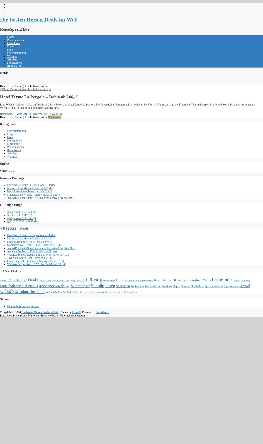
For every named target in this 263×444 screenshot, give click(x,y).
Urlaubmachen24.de (29, 291)
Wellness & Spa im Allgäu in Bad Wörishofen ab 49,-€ (38, 254)
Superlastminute (232, 286)
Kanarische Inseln (144, 280)
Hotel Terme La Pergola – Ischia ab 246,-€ (39, 97)
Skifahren (139, 286)
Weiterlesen (54, 117)
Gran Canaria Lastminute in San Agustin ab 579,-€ (35, 261)
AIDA (3, 280)
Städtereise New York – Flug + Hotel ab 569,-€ (33, 194)
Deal (25, 280)
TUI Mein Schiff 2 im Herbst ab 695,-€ (29, 257)
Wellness (12, 56)
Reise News (14, 65)
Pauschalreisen (15, 40)
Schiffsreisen (80, 286)
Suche (3, 170)
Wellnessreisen (98, 292)
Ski (132, 286)
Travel (245, 286)
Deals (33, 280)
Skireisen (185, 286)
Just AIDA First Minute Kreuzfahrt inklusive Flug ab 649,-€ (41, 197)
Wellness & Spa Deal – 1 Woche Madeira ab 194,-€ (36, 264)
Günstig (94, 279)
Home (10, 36)
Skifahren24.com (153, 286)
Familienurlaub (44, 281)
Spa (202, 286)
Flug (73, 281)
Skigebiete (167, 286)
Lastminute (13, 43)
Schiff (67, 286)
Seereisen (123, 286)
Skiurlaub (12, 59)
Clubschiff (15, 280)
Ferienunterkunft (16, 52)
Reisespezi (6, 113)
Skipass (176, 286)
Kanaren (130, 280)
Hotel (10, 49)
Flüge (10, 46)
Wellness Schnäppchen (114, 292)
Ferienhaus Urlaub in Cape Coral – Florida (31, 184)
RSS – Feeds (19, 228)
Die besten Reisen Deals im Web (39, 19)
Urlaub (7, 291)
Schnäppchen (103, 285)
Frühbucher (80, 281)
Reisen (31, 285)
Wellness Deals (73, 292)
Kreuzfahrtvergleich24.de (192, 280)
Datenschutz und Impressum (23, 306)
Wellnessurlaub (130, 292)
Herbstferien (109, 280)
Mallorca (245, 280)
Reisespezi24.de (52, 286)
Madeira (236, 281)
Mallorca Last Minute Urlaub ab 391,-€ (29, 188)
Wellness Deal (61, 292)
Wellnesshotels (86, 292)
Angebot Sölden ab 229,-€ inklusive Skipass (32, 251)
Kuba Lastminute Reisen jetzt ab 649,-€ (29, 191)
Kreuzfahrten (14, 62)
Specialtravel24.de (214, 286)
